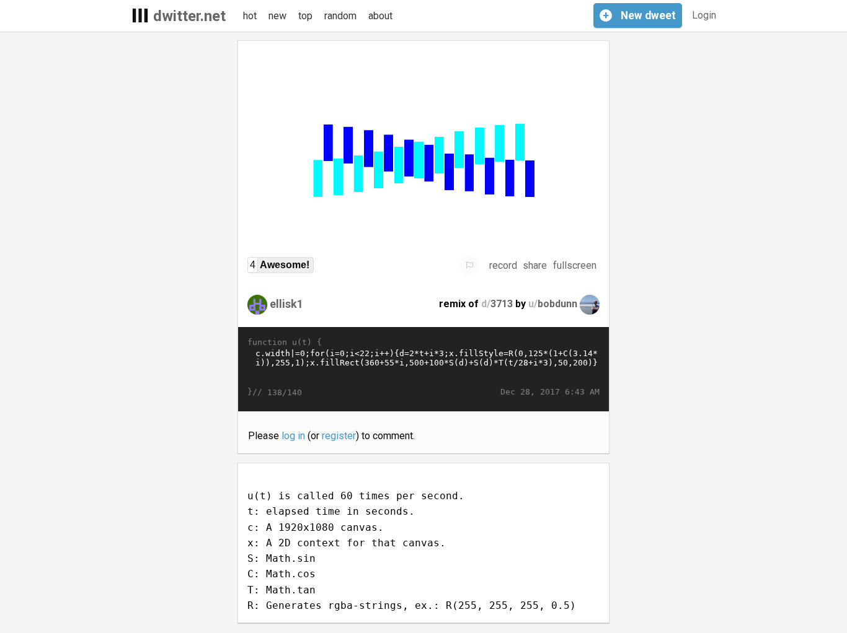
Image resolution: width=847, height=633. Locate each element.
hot (250, 16)
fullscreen (574, 265)
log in (293, 436)
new (277, 16)
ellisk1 (286, 303)
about (380, 16)
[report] (469, 265)
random (340, 16)
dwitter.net (189, 16)
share (535, 265)
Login (704, 15)
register (339, 436)
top (305, 16)
